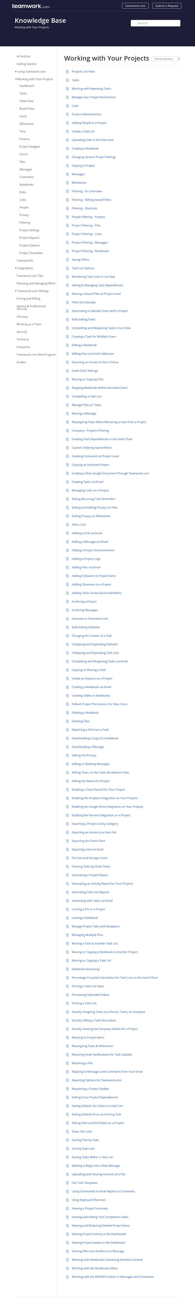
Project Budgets (29, 146)
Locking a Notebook (85, 918)
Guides (21, 362)
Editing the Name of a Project (91, 781)
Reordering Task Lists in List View (93, 276)
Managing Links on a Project (90, 490)
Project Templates (31, 252)
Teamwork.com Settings (33, 291)
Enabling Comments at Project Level (95, 456)
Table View (26, 101)
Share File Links (82, 1131)
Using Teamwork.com (31, 71)
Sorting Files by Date (85, 1140)
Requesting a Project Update (90, 1089)
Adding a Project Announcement (93, 550)
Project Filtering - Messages (90, 242)
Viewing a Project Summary (90, 1208)
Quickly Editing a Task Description (94, 1020)
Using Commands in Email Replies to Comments (103, 1191)
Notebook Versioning (85, 969)
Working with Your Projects (32, 27)
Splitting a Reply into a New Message (96, 1165)
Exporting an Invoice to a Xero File (94, 832)
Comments (26, 177)
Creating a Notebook (85, 148)
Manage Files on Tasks (86, 405)
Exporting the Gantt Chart (88, 841)
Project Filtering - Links (87, 234)
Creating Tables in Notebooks (91, 695)
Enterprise (23, 347)
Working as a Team (29, 324)
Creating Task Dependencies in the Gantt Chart (102, 439)
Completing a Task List (86, 396)
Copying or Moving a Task (89, 670)
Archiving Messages (85, 610)
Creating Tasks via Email (87, 482)
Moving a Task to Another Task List (94, 943)
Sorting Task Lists (83, 1148)
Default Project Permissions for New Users (99, 704)
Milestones (26, 123)
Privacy (24, 215)
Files (22, 161)
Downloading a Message (88, 747)
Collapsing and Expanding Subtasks (95, 644)
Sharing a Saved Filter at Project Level (96, 294)
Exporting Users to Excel (87, 849)
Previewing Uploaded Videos (90, 994)
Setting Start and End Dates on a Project (98, 1123)
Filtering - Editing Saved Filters (91, 200)
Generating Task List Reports (90, 892)
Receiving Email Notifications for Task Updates (102, 1054)
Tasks (23, 93)
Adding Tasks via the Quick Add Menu (96, 593)
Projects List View (83, 71)
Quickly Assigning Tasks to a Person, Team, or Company (108, 1012)
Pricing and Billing (28, 298)
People (23, 207)
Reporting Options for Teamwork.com (96, 1080)
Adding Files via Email (86, 567)
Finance (24, 139)
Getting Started (26, 63)
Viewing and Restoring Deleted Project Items (101, 1225)
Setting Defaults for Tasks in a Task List (97, 1106)
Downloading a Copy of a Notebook (95, 738)
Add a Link (79, 524)
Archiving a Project (84, 601)
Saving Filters (80, 259)
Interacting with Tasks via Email (92, 900)
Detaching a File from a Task (90, 730)
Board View (26, 108)
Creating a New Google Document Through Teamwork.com (110, 473)
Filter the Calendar (84, 302)
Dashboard (26, 85)
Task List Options (83, 268)
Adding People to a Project (89, 123)
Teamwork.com (135, 6)
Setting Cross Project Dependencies (95, 1097)
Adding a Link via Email (87, 533)
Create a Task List (83, 131)
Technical (23, 339)
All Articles (23, 56)
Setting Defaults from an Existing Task (96, 1114)
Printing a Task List (84, 1003)
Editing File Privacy (84, 755)
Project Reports (29, 237)
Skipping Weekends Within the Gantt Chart (99, 388)
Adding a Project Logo (86, 559)
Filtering (24, 222)
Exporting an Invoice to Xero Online (95, 362)
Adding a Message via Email (90, 541)
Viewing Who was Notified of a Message (98, 1251)
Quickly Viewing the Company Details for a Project (104, 1029)
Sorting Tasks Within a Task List (92, 1157)
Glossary (22, 316)
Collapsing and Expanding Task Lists (95, 653)
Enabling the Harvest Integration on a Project (101, 815)
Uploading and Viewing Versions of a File (98, 1174)
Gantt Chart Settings (85, 370)
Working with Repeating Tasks (91, 88)
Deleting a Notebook (85, 712)
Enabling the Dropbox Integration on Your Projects (105, 798)
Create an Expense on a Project (92, 678)
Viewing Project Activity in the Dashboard (99, 1234)
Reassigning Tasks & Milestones (92, 1046)
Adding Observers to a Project (91, 584)
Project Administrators (86, 114)
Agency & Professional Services (31, 307)
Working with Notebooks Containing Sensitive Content (107, 1259)
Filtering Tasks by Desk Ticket (91, 866)
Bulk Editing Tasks (83, 319)
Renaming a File (82, 1063)
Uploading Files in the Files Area (93, 140)
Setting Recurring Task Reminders (94, 499)
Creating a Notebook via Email (91, 687)
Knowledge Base (40, 20)
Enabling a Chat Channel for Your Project (98, 789)
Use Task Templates (85, 1183)
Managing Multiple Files (87, 935)
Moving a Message (84, 413)
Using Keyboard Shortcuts (89, 1200)
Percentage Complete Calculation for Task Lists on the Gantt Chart (115, 977)
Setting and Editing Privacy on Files (94, 507)
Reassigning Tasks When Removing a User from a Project (109, 422)
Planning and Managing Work (36, 283)
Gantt (23, 116)
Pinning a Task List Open (88, 986)
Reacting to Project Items (88, 1037)
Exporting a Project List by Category (95, 824)
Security (22, 331)
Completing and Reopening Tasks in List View (101, 328)
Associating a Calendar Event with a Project (100, 311)
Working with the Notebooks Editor (95, 1268)
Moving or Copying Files (87, 379)
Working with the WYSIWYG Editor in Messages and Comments (113, 1277)
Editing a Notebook (84, 345)
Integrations (25, 268)
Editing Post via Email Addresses (93, 353)
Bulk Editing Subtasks (86, 627)
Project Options (29, 245)
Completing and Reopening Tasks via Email (100, 661)
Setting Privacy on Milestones (91, 516)
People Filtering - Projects (88, 217)
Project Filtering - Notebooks (90, 251)
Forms (23, 154)
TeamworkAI (25, 260)
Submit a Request (166, 6)
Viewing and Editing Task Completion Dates (100, 1217)
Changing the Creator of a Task (92, 635)
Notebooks (26, 184)
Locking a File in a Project (88, 909)
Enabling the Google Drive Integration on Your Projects (107, 806)
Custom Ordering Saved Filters (92, 447)
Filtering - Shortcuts (84, 208)
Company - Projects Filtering (90, 430)
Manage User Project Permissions (94, 97)
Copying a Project (83, 165)
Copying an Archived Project (90, 465)
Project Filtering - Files (86, 225)
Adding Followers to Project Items (94, 576)
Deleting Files (80, 721)
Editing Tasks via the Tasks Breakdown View (100, 772)
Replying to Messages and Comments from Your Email (107, 1071)
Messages (25, 169)
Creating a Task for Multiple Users (94, 336)
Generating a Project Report (90, 875)
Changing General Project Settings (94, 157)
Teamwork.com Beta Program (36, 354)
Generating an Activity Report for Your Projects (102, 883)
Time (22, 131)
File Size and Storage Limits (89, 858)
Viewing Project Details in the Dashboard (98, 1242)
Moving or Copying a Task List (91, 960)
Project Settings (29, 230)
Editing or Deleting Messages (90, 764)
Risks (22, 192)
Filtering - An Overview (87, 191)
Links (22, 199)
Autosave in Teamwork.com (90, 618)
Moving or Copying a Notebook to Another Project (104, 952)
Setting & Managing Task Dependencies (97, 285)
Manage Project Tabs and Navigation (96, 926)
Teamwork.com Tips (30, 275)
